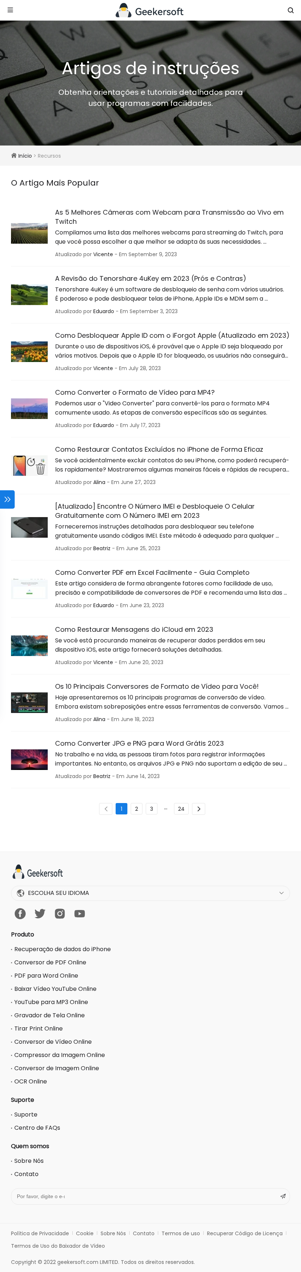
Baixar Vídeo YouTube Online (55, 989)
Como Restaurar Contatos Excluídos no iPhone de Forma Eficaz (159, 449)
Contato (26, 1174)
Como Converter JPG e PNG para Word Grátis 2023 (139, 743)
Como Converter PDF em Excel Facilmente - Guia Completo (152, 572)
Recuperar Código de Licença (245, 1233)
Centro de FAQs (37, 1128)
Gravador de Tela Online (49, 1015)
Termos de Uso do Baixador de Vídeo (58, 1246)
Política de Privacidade (40, 1233)
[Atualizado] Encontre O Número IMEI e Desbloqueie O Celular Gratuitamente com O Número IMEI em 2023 (155, 511)
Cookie (85, 1233)
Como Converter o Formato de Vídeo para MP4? (135, 392)
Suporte (25, 1114)
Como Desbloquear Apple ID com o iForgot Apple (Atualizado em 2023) (172, 335)
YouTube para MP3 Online (51, 1002)
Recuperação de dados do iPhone (62, 949)
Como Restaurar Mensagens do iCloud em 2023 (134, 629)
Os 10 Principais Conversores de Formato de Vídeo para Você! (157, 686)
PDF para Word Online (46, 975)
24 (181, 809)
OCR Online (30, 1081)
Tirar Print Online (38, 1028)
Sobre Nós (29, 1161)
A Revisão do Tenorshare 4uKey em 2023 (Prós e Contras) (150, 278)
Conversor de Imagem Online (56, 1068)
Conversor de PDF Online (50, 962)
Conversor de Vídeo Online (53, 1042)
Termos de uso (181, 1233)
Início (25, 156)
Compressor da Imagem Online (59, 1055)
